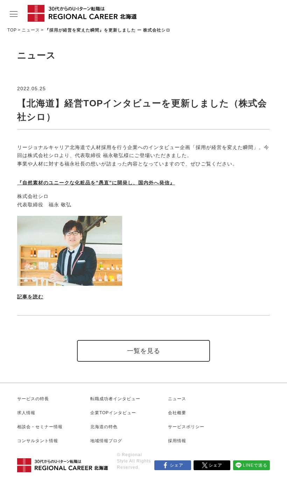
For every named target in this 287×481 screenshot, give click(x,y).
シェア (176, 465)
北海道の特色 (104, 426)
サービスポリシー (186, 426)
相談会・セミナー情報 (40, 426)
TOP (12, 30)
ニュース (31, 30)
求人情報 (26, 412)
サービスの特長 (33, 398)
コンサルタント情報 (37, 440)
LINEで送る (255, 465)
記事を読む (30, 296)
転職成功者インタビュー (115, 398)
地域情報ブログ (106, 440)
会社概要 (177, 412)
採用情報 (177, 440)
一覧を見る (143, 350)
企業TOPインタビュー (113, 412)
